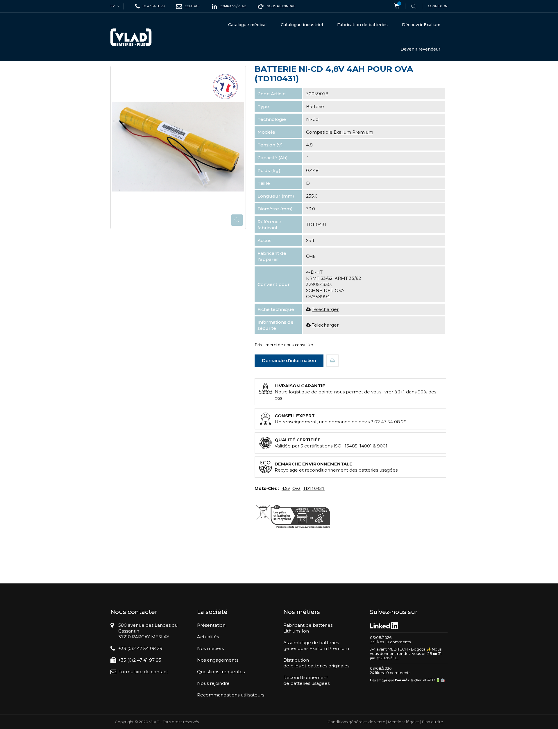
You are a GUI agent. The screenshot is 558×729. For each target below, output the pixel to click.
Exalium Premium (353, 132)
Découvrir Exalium (421, 24)
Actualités (208, 637)
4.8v (286, 488)
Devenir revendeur (420, 49)
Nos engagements (217, 660)
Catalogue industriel (302, 24)
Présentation (211, 625)
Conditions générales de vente (356, 721)
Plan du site (432, 721)
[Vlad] (134, 37)
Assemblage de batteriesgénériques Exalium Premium (316, 645)
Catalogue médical (247, 24)
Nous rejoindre (213, 683)
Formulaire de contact (143, 671)
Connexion (438, 6)
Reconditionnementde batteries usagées (306, 680)
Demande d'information (289, 360)
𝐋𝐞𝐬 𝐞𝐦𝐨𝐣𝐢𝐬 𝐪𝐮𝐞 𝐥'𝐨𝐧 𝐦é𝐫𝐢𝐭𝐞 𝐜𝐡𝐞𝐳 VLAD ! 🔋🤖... (409, 680)
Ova (296, 488)
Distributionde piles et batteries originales (316, 663)
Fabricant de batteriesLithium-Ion (307, 628)
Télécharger (325, 309)
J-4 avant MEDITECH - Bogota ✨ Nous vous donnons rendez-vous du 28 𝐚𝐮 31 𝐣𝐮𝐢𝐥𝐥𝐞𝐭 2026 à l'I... (405, 653)
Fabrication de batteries (362, 24)
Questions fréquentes (221, 671)
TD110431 (314, 488)
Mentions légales (403, 721)
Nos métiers (210, 648)
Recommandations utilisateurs (230, 695)
